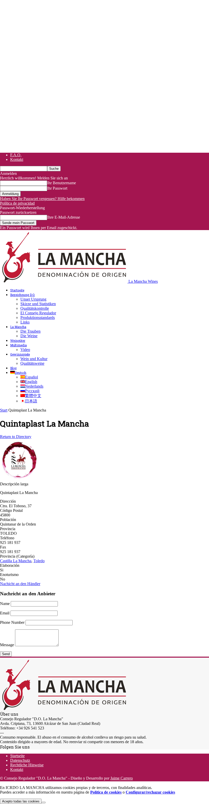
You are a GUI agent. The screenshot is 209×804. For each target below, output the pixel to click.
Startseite (17, 290)
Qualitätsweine (32, 363)
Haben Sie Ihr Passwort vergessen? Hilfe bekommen (42, 198)
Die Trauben (30, 331)
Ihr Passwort (57, 188)
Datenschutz (20, 760)
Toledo (39, 561)
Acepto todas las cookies (21, 801)
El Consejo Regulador (38, 313)
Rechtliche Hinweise (27, 765)
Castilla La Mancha (15, 561)
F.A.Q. (15, 155)
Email (4, 613)
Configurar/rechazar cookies (150, 792)
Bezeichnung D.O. (22, 295)
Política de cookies (106, 792)
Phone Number (12, 622)
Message (7, 645)
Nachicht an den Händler (20, 584)
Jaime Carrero (121, 778)
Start (3, 410)
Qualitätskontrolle (34, 308)
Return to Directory (15, 436)
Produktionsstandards (37, 317)
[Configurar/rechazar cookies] (44, 802)
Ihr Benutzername (61, 183)
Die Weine (28, 336)
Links (25, 322)
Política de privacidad (17, 203)
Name (5, 603)
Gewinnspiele (20, 354)
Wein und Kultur (33, 359)
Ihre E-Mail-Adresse (63, 217)
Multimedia (18, 345)
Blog (13, 368)
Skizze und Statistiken (38, 304)
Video (25, 349)
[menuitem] (18, 373)
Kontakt (16, 159)
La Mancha (18, 327)
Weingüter (17, 340)
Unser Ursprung (33, 299)
